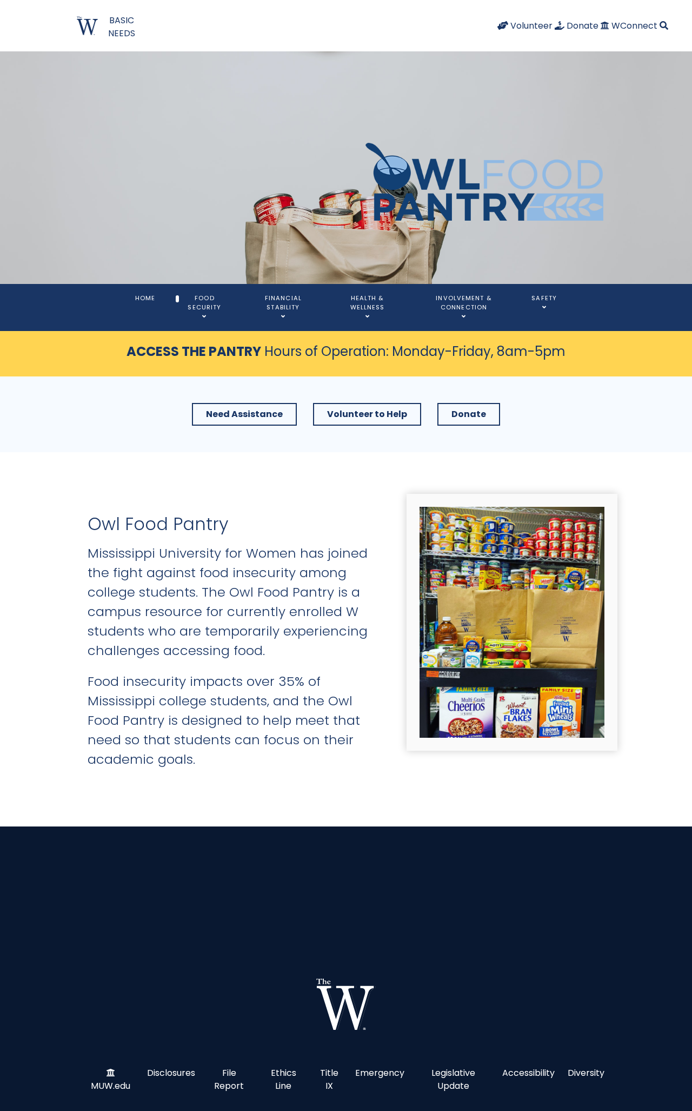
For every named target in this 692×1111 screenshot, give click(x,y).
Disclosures (171, 1073)
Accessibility (528, 1073)
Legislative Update (453, 1079)
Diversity (586, 1073)
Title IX (329, 1079)
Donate (468, 414)
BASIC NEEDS (121, 26)
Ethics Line (283, 1079)
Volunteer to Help (367, 414)
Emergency (379, 1073)
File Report (229, 1079)
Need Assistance (244, 414)
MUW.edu (110, 1086)
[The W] (346, 1004)
